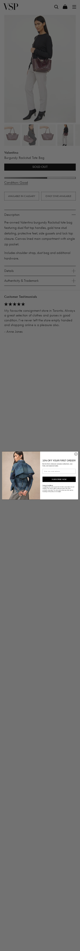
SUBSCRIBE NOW (59, 479)
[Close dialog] (75, 454)
